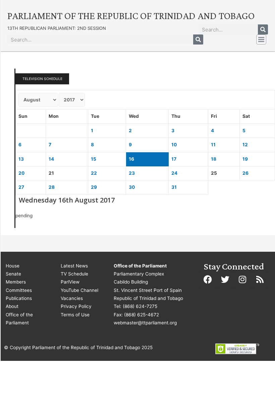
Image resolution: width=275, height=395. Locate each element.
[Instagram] (242, 279)
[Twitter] (225, 279)
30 (132, 187)
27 (21, 187)
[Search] (263, 29)
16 (131, 159)
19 (245, 159)
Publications (19, 298)
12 (245, 144)
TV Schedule (74, 273)
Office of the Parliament (19, 318)
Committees (19, 290)
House (12, 265)
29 (94, 187)
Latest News (74, 265)
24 (174, 173)
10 (174, 144)
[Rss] (260, 279)
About (12, 306)
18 (213, 159)
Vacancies (72, 298)
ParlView (70, 282)
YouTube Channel (79, 290)
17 (173, 159)
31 (174, 187)
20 (21, 173)
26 (245, 173)
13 (21, 159)
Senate (13, 273)
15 (93, 159)
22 (94, 173)
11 (213, 144)
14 (51, 159)
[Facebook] (207, 279)
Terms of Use (75, 314)
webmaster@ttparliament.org (145, 322)
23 (132, 173)
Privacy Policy (76, 306)
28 (52, 187)
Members (16, 282)
